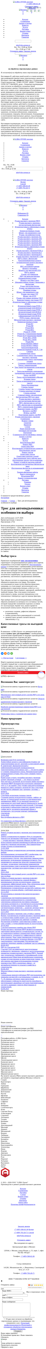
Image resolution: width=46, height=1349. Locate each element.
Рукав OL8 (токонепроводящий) (29, 336)
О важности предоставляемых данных (27, 435)
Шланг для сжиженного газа (30, 233)
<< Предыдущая (7, 658)
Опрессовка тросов (27, 454)
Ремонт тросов (27, 452)
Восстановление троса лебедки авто (27, 458)
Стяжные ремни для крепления (30, 395)
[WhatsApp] (11, 653)
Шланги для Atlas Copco (29, 280)
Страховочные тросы (27, 353)
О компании (25, 21)
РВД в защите (29, 272)
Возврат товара (27, 421)
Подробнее (5, 498)
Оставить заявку (23, 672)
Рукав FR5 (30, 342)
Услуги (25, 27)
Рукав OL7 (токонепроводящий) (29, 334)
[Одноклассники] (5, 653)
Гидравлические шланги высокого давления (30, 263)
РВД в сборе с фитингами (27, 258)
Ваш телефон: (7, 1297)
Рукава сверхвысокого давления (27, 417)
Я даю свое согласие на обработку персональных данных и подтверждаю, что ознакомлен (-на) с (17, 1324)
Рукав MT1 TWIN (30, 338)
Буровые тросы (30, 379)
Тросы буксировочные (29, 385)
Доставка (25, 29)
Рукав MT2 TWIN (30, 340)
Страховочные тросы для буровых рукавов (30, 360)
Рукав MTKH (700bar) (29, 346)
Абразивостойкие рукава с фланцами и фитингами (30, 283)
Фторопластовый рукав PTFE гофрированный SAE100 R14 (29, 315)
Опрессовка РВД (27, 446)
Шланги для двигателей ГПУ (30, 270)
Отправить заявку (17, 51)
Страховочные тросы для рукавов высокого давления (30, 356)
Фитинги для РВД (30, 411)
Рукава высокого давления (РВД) (27, 221)
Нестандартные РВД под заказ (27, 397)
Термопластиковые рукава (30, 231)
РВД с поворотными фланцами (30, 407)
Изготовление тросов (27, 450)
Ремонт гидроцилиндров (27, 478)
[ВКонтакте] (2, 653)
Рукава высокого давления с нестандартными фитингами (30, 224)
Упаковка (27, 482)
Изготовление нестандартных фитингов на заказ (27, 465)
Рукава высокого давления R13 (30, 253)
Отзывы (25, 33)
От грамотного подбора (10, 821)
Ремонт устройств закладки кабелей (27, 462)
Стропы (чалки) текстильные (30, 389)
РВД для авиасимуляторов (30, 276)
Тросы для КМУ (30, 375)
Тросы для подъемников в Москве (30, 377)
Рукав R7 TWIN (30, 332)
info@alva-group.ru (23, 45)
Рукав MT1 (29, 328)
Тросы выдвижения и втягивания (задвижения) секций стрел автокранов (30, 372)
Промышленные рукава (27, 278)
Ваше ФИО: (6, 1291)
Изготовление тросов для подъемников (27, 460)
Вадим (23, 182)
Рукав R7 (29, 324)
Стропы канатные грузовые (29, 391)
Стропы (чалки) (27, 387)
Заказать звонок (30, 51)
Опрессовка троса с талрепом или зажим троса (19, 714)
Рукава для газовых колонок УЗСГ (30, 298)
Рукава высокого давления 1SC (30, 237)
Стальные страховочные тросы (30, 363)
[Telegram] (8, 653)
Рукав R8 (29, 326)
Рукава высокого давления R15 (30, 255)
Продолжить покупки (9, 1345)
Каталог (25, 19)
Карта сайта (23, 1202)
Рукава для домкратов (29, 274)
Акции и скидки (25, 23)
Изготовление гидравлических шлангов (27, 448)
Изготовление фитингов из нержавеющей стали (28, 469)
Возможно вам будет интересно (13, 760)
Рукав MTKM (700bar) (29, 344)
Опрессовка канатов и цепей (28, 456)
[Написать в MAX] (41, 674)
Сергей (23, 184)
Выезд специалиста (27, 474)
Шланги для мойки (29, 268)
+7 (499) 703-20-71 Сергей (24, 1232)
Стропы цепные (30, 393)
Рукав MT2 (29, 330)
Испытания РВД (27, 476)
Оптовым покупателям (27, 431)
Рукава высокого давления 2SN (30, 243)
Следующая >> (21, 658)
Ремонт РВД (27, 444)
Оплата (27, 484)
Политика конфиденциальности (23, 1204)
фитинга (22, 821)
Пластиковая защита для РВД (30, 415)
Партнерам (27, 433)
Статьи (27, 427)
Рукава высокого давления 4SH (30, 245)
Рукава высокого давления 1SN (30, 239)
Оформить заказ (7, 1347)
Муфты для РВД (30, 413)
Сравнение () (23, 215)
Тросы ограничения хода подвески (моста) (30, 382)
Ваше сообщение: (9, 1302)
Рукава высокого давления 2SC (30, 241)
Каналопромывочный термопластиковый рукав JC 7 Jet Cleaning (29, 349)
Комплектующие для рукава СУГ (29, 300)
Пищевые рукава (29, 290)
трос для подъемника (29, 561)
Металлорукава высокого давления (27, 320)
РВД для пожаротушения (29, 266)
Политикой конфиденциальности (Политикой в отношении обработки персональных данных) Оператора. (18, 1326)
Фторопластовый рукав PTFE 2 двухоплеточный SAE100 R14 (30, 311)
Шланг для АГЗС (29, 296)
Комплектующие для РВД (27, 409)
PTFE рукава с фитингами (30, 318)
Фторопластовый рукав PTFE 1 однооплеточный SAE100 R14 (30, 307)
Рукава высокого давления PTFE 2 (30, 251)
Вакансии (27, 425)
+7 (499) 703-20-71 (23, 188)
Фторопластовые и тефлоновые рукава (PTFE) (30, 228)
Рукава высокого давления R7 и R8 (29, 256)
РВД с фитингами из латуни (30, 403)
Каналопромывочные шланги (29, 260)
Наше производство (27, 429)
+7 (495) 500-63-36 (23, 4)
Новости (25, 25)
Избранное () (23, 213)
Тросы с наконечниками (27, 365)
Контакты (25, 35)
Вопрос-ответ (25, 31)
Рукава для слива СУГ (29, 294)
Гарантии (25, 37)
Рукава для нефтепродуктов (29, 235)
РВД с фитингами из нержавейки (29, 405)
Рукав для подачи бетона (29, 286)
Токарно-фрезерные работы (27, 472)
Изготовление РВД (27, 442)
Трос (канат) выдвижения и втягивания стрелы (30, 368)
